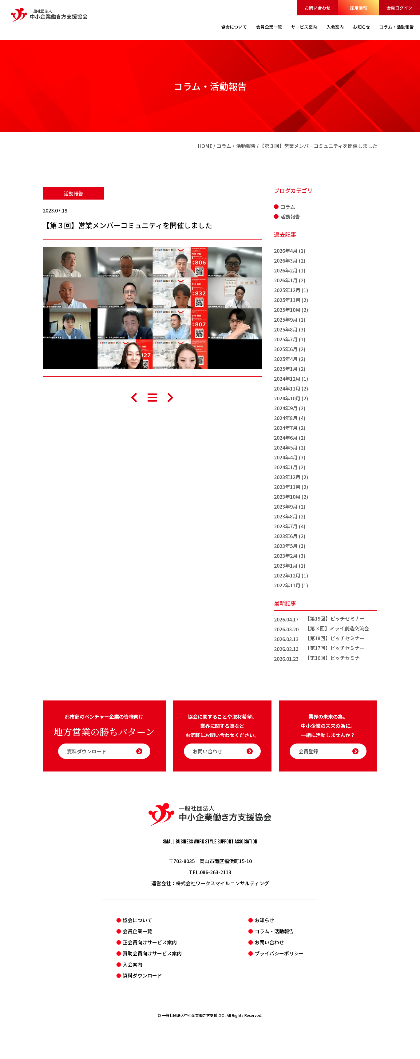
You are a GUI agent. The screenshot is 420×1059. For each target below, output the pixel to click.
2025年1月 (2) (289, 368)
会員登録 (308, 751)
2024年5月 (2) (289, 447)
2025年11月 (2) (291, 299)
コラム (287, 206)
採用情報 (358, 8)
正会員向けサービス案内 (150, 942)
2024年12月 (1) (291, 378)
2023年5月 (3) (289, 545)
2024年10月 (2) (291, 398)
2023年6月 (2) (289, 536)
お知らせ (264, 920)
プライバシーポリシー (279, 953)
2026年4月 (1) (289, 250)
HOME (205, 145)
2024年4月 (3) (289, 457)
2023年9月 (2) (289, 506)
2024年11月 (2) (291, 388)
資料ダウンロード (86, 751)
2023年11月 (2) (291, 486)
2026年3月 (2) (289, 260)
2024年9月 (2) (289, 408)
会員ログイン (399, 8)
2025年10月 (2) (291, 309)
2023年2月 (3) (289, 555)
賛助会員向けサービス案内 (152, 953)
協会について (137, 920)
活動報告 (73, 193)
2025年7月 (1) (289, 339)
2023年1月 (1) (289, 565)
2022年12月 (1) (291, 575)
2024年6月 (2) (289, 437)
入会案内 (132, 964)
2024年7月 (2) (289, 427)
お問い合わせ (318, 8)
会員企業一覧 (137, 931)
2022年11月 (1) (291, 585)
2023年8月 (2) (289, 516)
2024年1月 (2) (289, 467)
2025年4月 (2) (289, 359)
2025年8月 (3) (289, 329)
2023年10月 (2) (291, 496)
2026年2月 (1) (289, 270)
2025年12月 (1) (291, 290)
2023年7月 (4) (289, 526)
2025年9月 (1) (289, 319)
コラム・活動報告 (236, 145)
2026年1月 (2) (289, 280)
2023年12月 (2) (291, 477)
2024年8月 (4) (289, 418)
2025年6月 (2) (289, 349)
